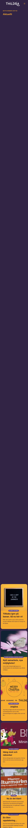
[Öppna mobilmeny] (24, 3)
